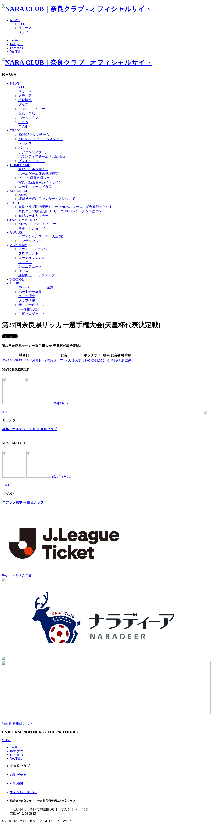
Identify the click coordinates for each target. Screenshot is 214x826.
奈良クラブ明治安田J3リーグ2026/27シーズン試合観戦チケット (65, 207)
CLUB (14, 283)
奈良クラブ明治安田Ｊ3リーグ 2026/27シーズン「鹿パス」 (61, 211)
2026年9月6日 (62, 476)
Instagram (16, 44)
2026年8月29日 (61, 403)
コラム (23, 122)
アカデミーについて (33, 249)
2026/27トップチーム (33, 134)
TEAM (15, 130)
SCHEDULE (19, 191)
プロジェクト (28, 253)
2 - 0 (106, 360)
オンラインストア (31, 241)
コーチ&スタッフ (31, 257)
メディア (25, 32)
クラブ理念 (26, 296)
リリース (25, 28)
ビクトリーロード (31, 161)
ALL (21, 24)
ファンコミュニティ (33, 109)
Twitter (14, 40)
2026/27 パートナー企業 (36, 287)
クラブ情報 (26, 300)
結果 (128, 360)
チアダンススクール (33, 152)
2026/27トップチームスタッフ (40, 139)
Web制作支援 (28, 309)
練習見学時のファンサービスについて (46, 198)
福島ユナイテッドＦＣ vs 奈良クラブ (29, 429)
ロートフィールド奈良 (35, 186)
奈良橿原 (117, 360)
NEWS (15, 20)
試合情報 (25, 100)
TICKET (16, 203)
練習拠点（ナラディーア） (38, 275)
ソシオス (25, 143)
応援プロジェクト (31, 313)
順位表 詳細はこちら (17, 723)
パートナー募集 (30, 291)
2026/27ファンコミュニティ (38, 224)
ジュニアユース (30, 266)
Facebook (16, 48)
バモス (23, 148)
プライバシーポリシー (23, 792)
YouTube (16, 51)
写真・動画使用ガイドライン (40, 182)
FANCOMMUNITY (24, 220)
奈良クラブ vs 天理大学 (64, 360)
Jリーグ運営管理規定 (34, 178)
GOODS (16, 232)
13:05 (92, 360)
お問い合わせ (18, 774)
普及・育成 (26, 113)
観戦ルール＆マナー (33, 169)
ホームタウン (28, 117)
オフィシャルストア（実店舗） (41, 236)
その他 (23, 126)
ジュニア (25, 262)
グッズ (23, 104)
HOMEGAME (20, 165)
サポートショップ (31, 228)
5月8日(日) (24, 360)
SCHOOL (17, 279)
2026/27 (23, 194)
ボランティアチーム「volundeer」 (43, 156)
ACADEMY (18, 245)
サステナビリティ (31, 305)
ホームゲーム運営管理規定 (38, 173)
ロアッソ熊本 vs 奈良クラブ (23, 502)
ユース (23, 271)
